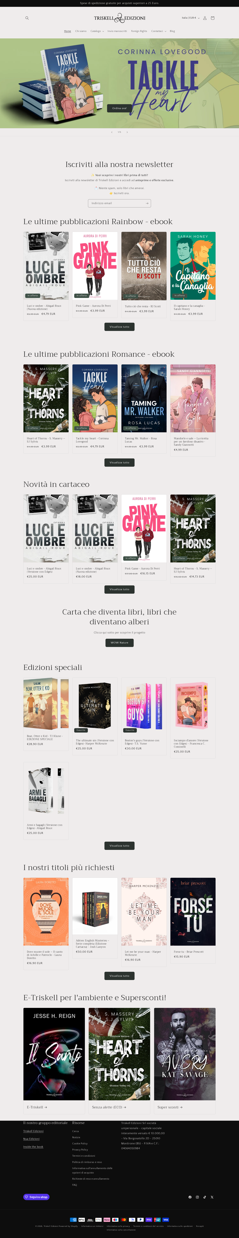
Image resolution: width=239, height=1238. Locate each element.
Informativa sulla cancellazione (121, 1230)
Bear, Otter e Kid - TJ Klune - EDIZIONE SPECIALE (45, 737)
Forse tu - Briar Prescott (189, 952)
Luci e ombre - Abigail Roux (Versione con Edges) (44, 570)
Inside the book (33, 1146)
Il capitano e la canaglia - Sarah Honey (189, 307)
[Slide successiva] (127, 132)
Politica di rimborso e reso (87, 1162)
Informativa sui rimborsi (92, 1226)
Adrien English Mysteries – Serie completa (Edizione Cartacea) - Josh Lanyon (92, 944)
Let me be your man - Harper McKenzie (143, 953)
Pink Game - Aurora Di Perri (93, 306)
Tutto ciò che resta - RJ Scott (143, 306)
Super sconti (168, 1107)
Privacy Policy (80, 1149)
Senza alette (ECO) (107, 1107)
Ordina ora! (119, 108)
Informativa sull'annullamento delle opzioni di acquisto (92, 1170)
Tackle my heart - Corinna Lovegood (92, 440)
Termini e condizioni (83, 1156)
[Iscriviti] (147, 203)
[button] (27, 18)
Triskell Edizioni (33, 1131)
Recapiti (200, 1226)
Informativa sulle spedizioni (180, 1226)
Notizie (76, 1137)
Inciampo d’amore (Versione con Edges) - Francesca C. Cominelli (191, 744)
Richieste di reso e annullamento (90, 1178)
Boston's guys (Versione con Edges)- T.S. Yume (142, 742)
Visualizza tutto (119, 326)
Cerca (75, 1131)
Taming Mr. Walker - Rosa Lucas (141, 440)
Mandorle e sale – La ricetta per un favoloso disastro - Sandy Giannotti (191, 442)
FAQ (74, 1185)
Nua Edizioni (31, 1138)
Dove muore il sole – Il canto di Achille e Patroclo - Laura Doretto (45, 955)
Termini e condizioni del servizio (148, 1226)
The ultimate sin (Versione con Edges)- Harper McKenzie (95, 742)
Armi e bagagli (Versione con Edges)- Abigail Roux (44, 827)
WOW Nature (119, 642)
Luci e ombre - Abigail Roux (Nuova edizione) (44, 307)
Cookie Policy (80, 1143)
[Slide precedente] (112, 132)
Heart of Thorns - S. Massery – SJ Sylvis (46, 440)
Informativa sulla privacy (118, 1226)
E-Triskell (35, 1107)
